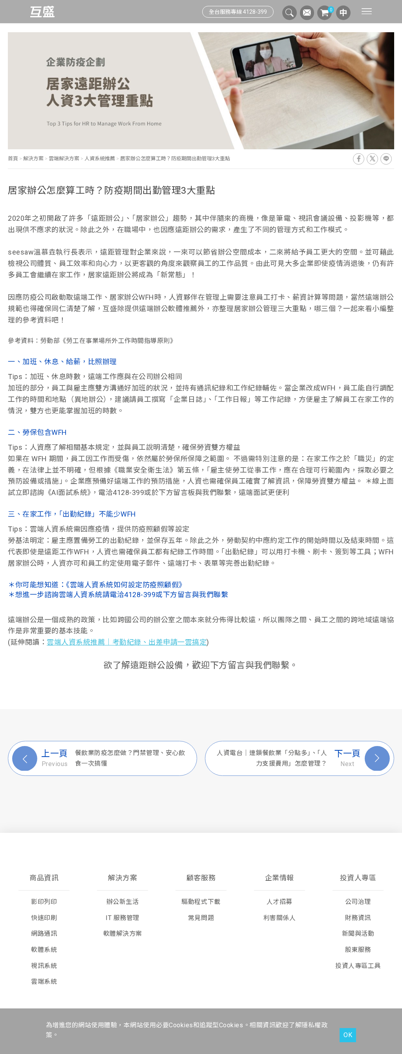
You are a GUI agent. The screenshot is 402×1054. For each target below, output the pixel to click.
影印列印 (44, 902)
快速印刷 (44, 918)
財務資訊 (358, 918)
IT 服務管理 (122, 918)
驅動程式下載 (200, 902)
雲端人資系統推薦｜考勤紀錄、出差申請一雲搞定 (126, 642)
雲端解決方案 (64, 158)
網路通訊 (44, 933)
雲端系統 (44, 981)
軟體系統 (44, 949)
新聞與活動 (358, 933)
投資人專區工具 (358, 966)
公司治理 (358, 902)
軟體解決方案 (122, 933)
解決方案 (33, 158)
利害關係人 (279, 918)
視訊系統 (44, 966)
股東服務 (358, 949)
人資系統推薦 (99, 158)
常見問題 (201, 918)
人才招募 (279, 902)
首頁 (13, 158)
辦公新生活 (122, 902)
